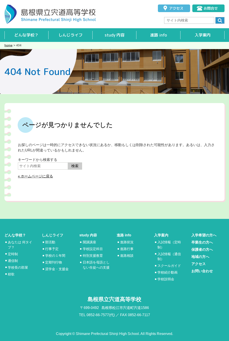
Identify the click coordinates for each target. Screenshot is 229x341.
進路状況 (127, 242)
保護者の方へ (202, 249)
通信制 (13, 261)
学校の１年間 (55, 255)
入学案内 (203, 35)
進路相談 (127, 255)
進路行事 (127, 249)
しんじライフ (70, 35)
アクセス (176, 8)
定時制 (13, 254)
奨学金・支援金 (57, 269)
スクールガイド (169, 266)
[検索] (220, 20)
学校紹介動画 (167, 272)
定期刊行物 (53, 262)
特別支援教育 (93, 255)
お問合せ (211, 8)
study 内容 (115, 35)
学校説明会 (165, 279)
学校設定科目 (93, 249)
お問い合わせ (202, 271)
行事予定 (52, 249)
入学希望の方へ (203, 235)
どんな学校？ (26, 35)
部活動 (50, 242)
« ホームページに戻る (35, 176)
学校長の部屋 (18, 267)
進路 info (158, 35)
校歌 (11, 274)
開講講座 (89, 242)
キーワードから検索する (37, 160)
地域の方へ (200, 257)
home (8, 45)
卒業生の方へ (202, 242)
